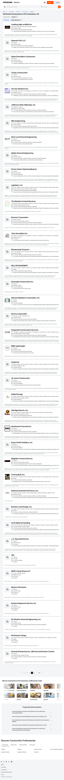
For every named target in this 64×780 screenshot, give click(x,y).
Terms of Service (4, 769)
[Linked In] (1, 761)
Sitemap (2, 774)
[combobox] (50, 6)
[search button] (59, 6)
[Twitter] (6, 761)
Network (17, 2)
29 (39, 672)
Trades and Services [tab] (23, 744)
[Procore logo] (7, 2)
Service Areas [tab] (32, 744)
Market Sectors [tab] (14, 744)
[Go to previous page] (23, 673)
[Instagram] (8, 761)
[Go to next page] (41, 673)
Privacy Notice (3, 767)
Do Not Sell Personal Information (6, 772)
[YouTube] (11, 761)
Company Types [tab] (5, 744)
